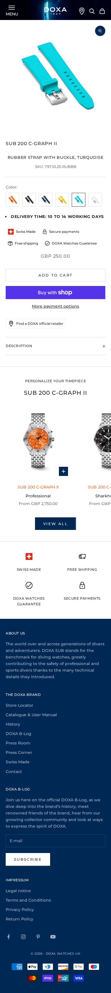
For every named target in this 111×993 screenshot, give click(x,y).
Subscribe (28, 859)
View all (55, 523)
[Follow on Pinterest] (38, 937)
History (13, 724)
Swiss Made (18, 761)
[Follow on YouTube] (53, 937)
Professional (38, 495)
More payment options (55, 306)
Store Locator (19, 705)
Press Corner (19, 752)
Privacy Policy (20, 909)
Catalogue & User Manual (31, 714)
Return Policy (19, 919)
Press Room (18, 743)
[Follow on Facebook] (8, 937)
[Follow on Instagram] (23, 937)
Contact (14, 771)
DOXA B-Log (18, 733)
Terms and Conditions (28, 900)
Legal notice (18, 890)
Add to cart (55, 275)
